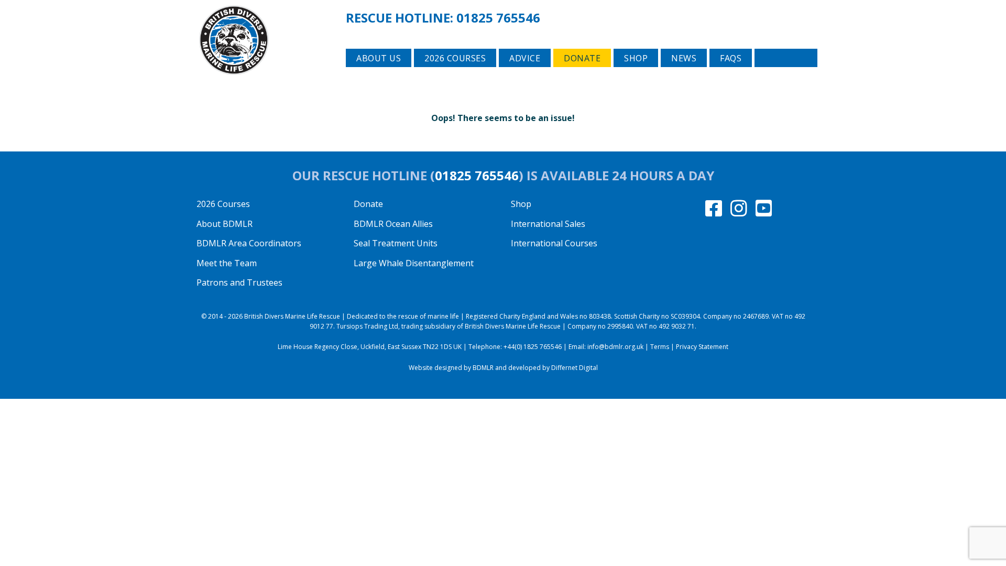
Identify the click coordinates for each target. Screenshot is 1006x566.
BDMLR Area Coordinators (248, 243)
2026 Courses (223, 204)
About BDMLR (224, 224)
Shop (636, 58)
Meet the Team (226, 263)
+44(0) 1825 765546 (533, 346)
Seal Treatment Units (396, 243)
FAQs (730, 58)
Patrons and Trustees (239, 282)
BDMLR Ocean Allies (393, 224)
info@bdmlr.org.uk (615, 346)
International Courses (554, 243)
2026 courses (455, 58)
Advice (524, 58)
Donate (582, 58)
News (683, 58)
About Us (378, 58)
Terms (659, 346)
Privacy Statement (702, 346)
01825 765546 (498, 17)
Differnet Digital (574, 367)
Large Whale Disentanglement (414, 263)
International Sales (548, 224)
